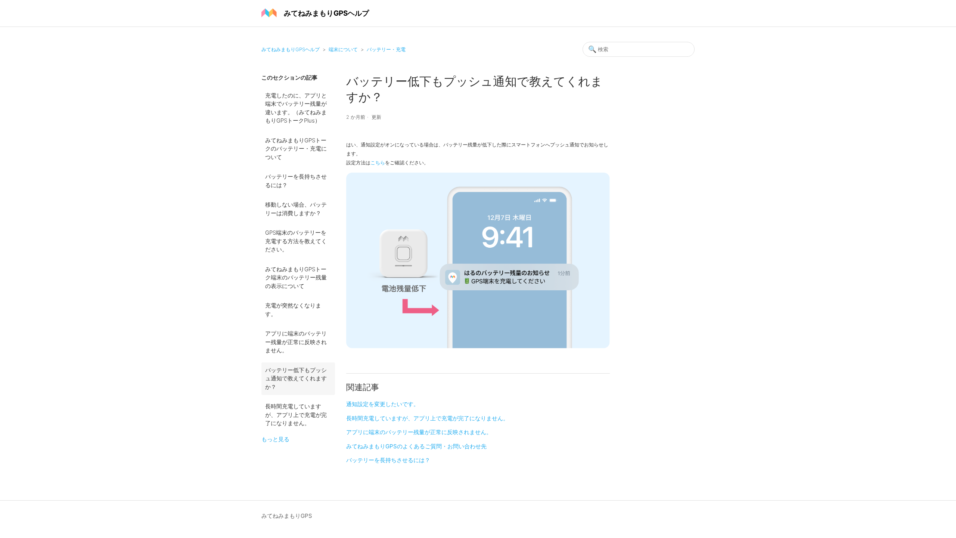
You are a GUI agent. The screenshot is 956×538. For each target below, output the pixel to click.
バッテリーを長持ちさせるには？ (296, 181)
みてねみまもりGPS (286, 515)
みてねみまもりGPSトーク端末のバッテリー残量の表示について (296, 278)
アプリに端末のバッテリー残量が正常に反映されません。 (296, 342)
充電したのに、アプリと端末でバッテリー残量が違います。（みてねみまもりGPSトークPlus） (296, 108)
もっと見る (275, 439)
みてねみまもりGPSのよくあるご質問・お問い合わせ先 (416, 446)
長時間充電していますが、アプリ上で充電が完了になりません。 (296, 415)
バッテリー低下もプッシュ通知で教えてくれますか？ (296, 378)
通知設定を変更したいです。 (382, 404)
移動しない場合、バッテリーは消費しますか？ (296, 209)
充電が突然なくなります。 (293, 310)
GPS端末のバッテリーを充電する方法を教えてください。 (296, 241)
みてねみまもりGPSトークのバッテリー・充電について (296, 149)
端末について (343, 49)
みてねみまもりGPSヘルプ (290, 49)
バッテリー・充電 (386, 49)
